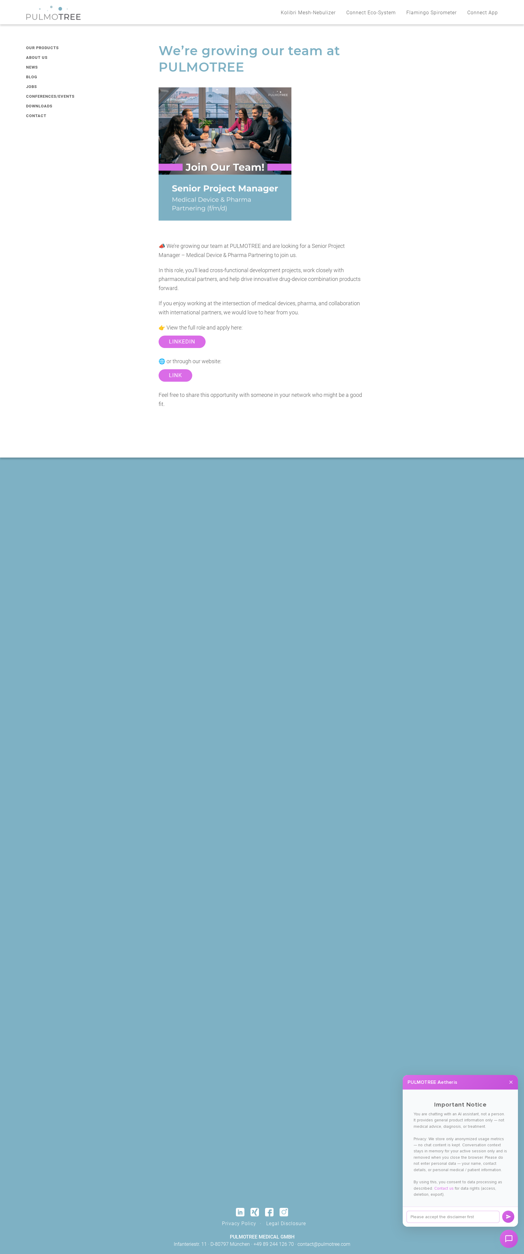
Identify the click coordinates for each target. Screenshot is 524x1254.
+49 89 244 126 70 (274, 1244)
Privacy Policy (239, 1223)
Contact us (444, 1188)
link (175, 375)
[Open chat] (509, 1239)
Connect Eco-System (371, 12)
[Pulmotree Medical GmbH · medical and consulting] (53, 13)
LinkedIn (182, 342)
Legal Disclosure (286, 1223)
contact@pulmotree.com (323, 1244)
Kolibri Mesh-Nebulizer (308, 12)
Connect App (482, 12)
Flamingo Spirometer (431, 12)
